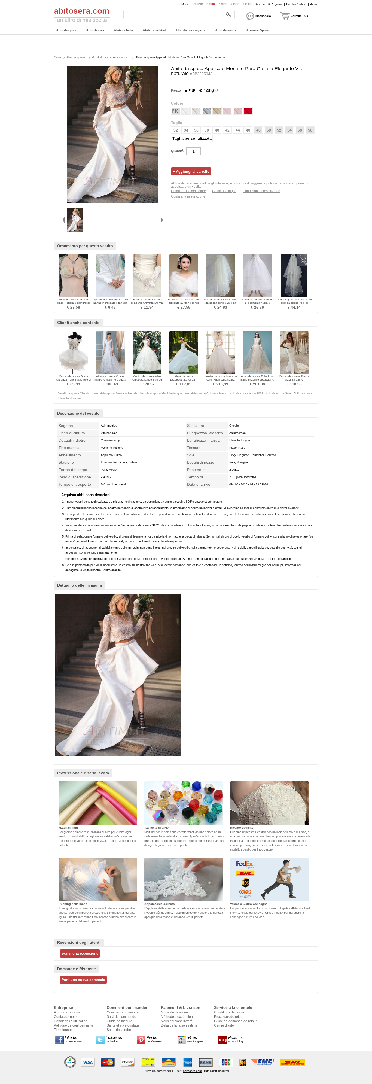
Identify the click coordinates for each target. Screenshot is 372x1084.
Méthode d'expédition (177, 1017)
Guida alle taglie (224, 191)
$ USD (198, 4)
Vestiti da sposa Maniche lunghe (161, 393)
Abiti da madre (225, 30)
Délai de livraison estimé (179, 1025)
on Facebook (73, 1039)
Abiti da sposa (66, 30)
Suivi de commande (121, 1017)
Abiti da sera (95, 30)
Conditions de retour (229, 1012)
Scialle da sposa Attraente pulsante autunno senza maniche (183, 303)
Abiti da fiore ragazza (190, 30)
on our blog (235, 1039)
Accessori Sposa (257, 30)
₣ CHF (235, 4)
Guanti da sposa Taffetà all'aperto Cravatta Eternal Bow (147, 303)
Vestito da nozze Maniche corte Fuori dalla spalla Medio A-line (221, 379)
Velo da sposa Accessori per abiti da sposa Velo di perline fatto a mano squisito (294, 304)
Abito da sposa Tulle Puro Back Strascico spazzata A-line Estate (257, 379)
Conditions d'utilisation (70, 1021)
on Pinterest (154, 1039)
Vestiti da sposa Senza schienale (115, 393)
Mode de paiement (175, 1012)
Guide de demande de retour (235, 1021)
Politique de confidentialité (73, 1025)
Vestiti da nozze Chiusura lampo (206, 393)
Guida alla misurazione (188, 196)
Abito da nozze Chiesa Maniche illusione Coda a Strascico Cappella (110, 379)
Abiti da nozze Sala (278, 393)
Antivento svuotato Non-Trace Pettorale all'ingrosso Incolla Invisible (74, 303)
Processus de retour (229, 1017)
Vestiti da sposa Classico (74, 393)
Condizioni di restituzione (261, 191)
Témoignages (64, 1030)
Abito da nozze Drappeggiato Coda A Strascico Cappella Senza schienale (184, 381)
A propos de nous (67, 1012)
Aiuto (313, 4)
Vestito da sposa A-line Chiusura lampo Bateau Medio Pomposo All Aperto (147, 379)
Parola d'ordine (296, 4)
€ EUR (210, 4)
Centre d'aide (224, 1025)
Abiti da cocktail (154, 30)
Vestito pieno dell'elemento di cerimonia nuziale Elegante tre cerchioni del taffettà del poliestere (257, 304)
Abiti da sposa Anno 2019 (246, 393)
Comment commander (123, 1012)
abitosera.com (192, 1071)
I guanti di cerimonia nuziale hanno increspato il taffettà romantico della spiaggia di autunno (110, 304)
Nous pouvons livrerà (177, 1021)
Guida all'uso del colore (188, 191)
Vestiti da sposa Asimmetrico (110, 57)
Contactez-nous (65, 1017)
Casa (57, 57)
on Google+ (195, 1039)
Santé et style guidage (123, 1025)
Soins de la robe (119, 1030)
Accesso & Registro (268, 4)
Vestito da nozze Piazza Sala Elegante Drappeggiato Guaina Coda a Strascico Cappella (294, 381)
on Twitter (114, 1039)
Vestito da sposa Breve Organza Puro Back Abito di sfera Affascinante (73, 379)
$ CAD (247, 4)
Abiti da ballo (123, 30)
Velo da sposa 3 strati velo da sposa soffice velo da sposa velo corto (220, 303)
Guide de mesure (119, 1021)
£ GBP (222, 4)
